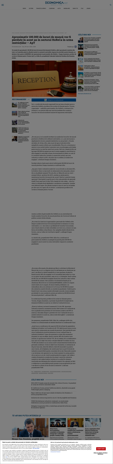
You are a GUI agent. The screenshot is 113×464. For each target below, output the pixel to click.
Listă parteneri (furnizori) (55, 451)
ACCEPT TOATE (101, 448)
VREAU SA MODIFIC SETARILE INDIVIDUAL (100, 453)
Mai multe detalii (36, 448)
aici (6, 456)
